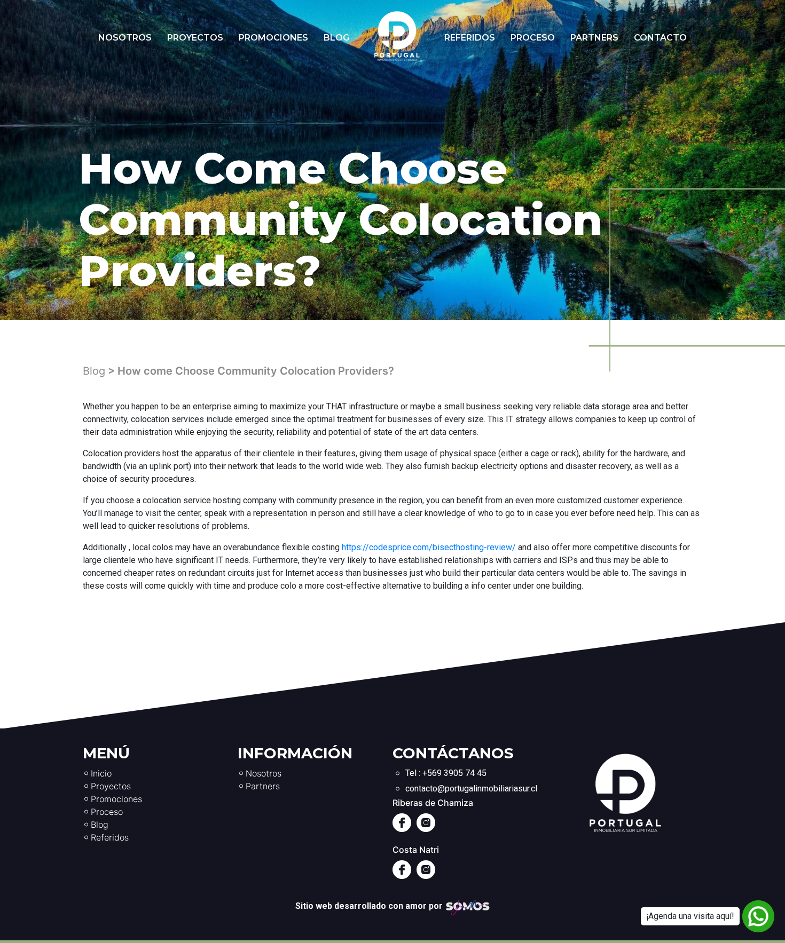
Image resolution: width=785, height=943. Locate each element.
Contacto (660, 38)
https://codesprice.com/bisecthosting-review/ (429, 547)
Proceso (533, 38)
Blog (336, 38)
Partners (594, 38)
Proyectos (195, 38)
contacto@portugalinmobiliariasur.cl (471, 788)
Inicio (101, 773)
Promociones (273, 38)
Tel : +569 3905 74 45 (445, 773)
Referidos (469, 38)
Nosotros (125, 38)
